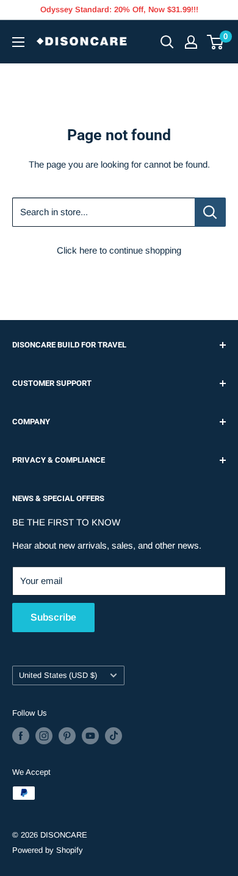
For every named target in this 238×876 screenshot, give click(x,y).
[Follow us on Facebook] (20, 735)
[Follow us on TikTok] (113, 735)
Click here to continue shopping (119, 250)
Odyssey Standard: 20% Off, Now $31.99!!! (119, 9)
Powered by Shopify (47, 850)
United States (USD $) (58, 675)
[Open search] (167, 42)
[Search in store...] (210, 212)
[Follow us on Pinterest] (67, 735)
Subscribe (53, 617)
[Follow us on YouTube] (90, 735)
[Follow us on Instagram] (43, 735)
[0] (215, 42)
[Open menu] (18, 42)
